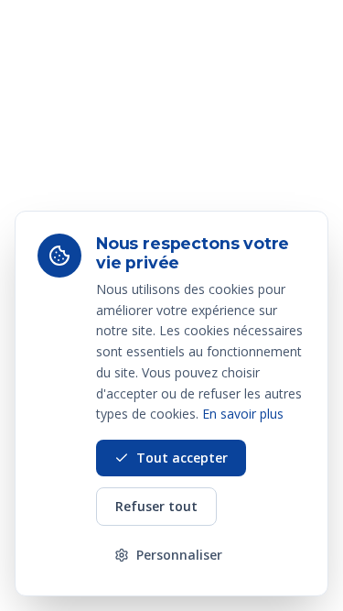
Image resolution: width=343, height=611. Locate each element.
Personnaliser (179, 554)
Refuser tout (156, 506)
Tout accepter (182, 457)
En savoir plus (243, 413)
